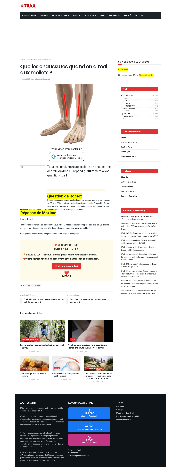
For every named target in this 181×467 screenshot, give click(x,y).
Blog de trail (31, 60)
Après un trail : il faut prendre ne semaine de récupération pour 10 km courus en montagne (98, 376)
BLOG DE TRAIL (29, 15)
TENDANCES (114, 15)
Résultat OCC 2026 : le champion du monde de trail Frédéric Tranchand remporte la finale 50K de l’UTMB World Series (139, 284)
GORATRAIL (129, 102)
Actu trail (120, 403)
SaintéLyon (125, 152)
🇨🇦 (136, 15)
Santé (72, 339)
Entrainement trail (123, 419)
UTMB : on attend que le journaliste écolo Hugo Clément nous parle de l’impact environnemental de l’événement (139, 257)
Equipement (126, 114)
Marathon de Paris (128, 156)
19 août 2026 (82, 351)
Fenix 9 (127, 15)
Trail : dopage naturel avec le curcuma (33, 374)
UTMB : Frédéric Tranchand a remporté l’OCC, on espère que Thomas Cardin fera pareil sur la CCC (139, 234)
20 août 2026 (34, 351)
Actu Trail (126, 98)
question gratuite (33, 285)
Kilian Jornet (126, 177)
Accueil (22, 60)
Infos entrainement (44, 60)
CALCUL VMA (90, 15)
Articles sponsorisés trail (78, 455)
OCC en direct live (146, 75)
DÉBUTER (44, 15)
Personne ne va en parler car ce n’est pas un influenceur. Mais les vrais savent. (137, 218)
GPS (124, 118)
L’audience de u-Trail (125, 413)
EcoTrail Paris (126, 147)
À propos (120, 406)
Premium (128, 106)
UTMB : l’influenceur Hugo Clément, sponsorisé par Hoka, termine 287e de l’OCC (138, 241)
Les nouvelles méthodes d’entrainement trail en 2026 (42, 346)
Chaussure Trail (128, 116)
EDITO (127, 100)
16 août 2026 (34, 379)
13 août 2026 (66, 379)
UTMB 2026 (123, 69)
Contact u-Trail (74, 450)
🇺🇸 (142, 15)
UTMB (102, 15)
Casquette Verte (127, 191)
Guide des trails (60, 15)
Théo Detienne (127, 186)
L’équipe (119, 409)
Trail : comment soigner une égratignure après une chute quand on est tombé (87, 346)
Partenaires (73, 452)
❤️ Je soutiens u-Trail (66, 266)
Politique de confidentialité (127, 416)
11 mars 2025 (25, 79)
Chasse (128, 103)
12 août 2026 (98, 381)
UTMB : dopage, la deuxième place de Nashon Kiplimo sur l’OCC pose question (138, 248)
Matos (76, 15)
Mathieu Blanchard (128, 182)
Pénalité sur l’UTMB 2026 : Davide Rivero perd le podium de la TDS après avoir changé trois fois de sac (139, 226)
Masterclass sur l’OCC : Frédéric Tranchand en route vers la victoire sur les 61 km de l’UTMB (138, 292)
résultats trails (130, 105)
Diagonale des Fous (129, 142)
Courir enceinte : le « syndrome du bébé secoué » (65, 374)
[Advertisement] (90, 37)
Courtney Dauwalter (129, 196)
